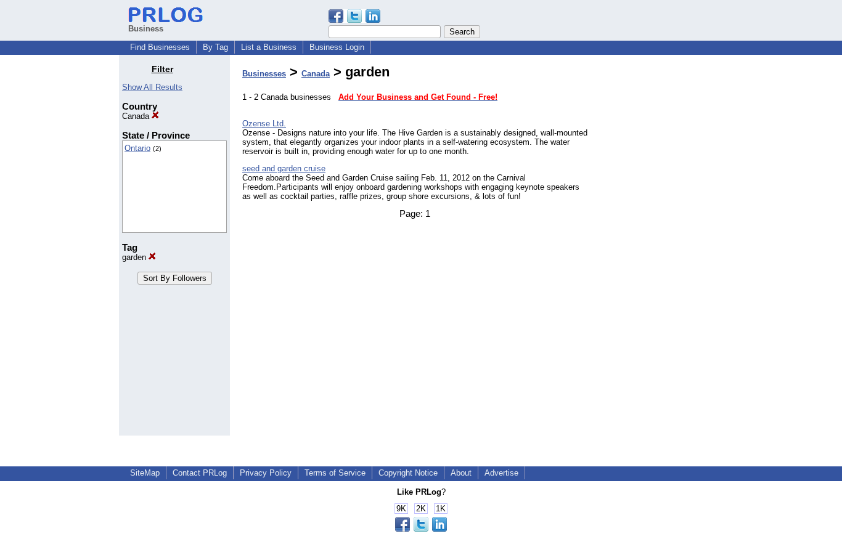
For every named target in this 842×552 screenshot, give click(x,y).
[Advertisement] (660, 249)
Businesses (264, 73)
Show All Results (152, 87)
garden (135, 257)
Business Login (336, 47)
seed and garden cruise (283, 168)
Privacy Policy (266, 472)
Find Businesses (160, 47)
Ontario (137, 148)
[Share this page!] (354, 20)
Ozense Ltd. (264, 123)
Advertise (501, 472)
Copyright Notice (408, 472)
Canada (137, 116)
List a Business (268, 47)
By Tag (215, 47)
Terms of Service (335, 472)
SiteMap (145, 472)
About (461, 472)
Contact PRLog (200, 472)
